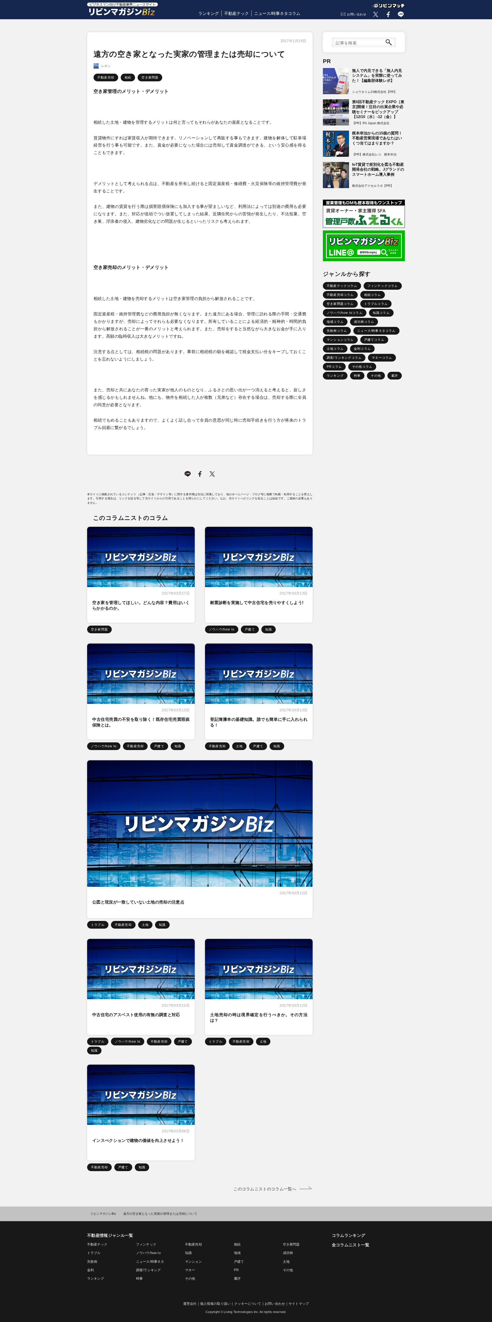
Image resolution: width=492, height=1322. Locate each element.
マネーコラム (382, 357)
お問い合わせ (356, 14)
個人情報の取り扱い (215, 1304)
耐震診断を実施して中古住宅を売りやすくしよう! (256, 602)
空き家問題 (149, 77)
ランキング (208, 13)
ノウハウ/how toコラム (345, 313)
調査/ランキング (148, 1270)
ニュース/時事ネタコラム (277, 13)
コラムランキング (348, 1235)
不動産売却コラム (340, 295)
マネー (190, 1270)
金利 (90, 1270)
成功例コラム (364, 322)
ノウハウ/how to (221, 629)
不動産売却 (105, 77)
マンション (193, 1261)
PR (236, 1270)
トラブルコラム (376, 304)
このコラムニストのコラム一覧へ (264, 1189)
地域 (237, 1253)
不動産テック (236, 13)
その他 (376, 375)
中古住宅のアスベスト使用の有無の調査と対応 (136, 1015)
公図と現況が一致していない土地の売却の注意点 (138, 902)
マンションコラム (340, 340)
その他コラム (362, 366)
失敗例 (92, 1261)
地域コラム (335, 322)
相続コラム (372, 295)
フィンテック (146, 1244)
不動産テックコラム (342, 286)
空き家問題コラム (340, 304)
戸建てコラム (374, 340)
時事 (357, 375)
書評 (394, 375)
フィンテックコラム (382, 286)
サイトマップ (299, 1304)
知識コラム (381, 313)
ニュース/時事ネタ (150, 1261)
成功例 (288, 1253)
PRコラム (334, 366)
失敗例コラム (337, 331)
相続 (128, 77)
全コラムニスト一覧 (351, 1245)
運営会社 (190, 1304)
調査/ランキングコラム (344, 357)
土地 (239, 746)
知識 (268, 629)
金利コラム (362, 349)
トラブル (98, 925)
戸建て (250, 629)
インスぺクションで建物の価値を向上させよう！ (138, 1140)
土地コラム (335, 349)
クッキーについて (247, 1304)
